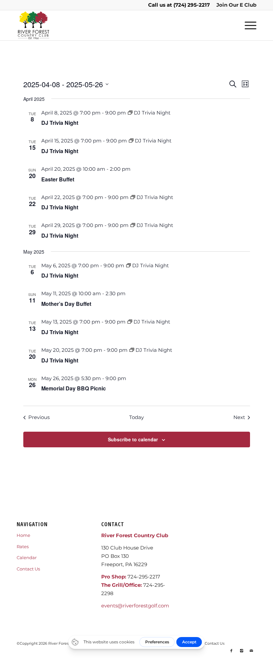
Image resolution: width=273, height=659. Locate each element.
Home (23, 535)
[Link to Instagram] (241, 651)
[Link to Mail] (251, 651)
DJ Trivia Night (59, 122)
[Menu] (247, 25)
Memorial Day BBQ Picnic (73, 388)
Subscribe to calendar (133, 439)
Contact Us (28, 568)
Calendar (27, 557)
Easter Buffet (57, 179)
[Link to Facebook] (231, 651)
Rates (23, 546)
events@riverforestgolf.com (135, 605)
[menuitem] (234, 5)
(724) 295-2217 (191, 5)
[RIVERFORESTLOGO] (33, 25)
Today (136, 417)
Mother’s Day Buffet (66, 304)
